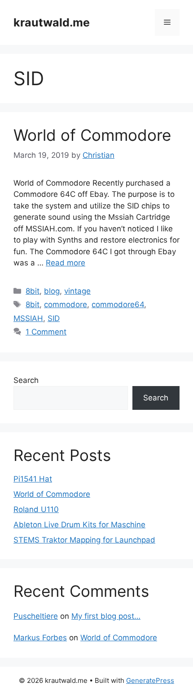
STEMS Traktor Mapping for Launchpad (84, 539)
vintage (77, 291)
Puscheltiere (35, 616)
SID (54, 318)
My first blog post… (105, 616)
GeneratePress (150, 680)
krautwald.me (51, 22)
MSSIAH (28, 318)
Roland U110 (36, 509)
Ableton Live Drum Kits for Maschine (79, 524)
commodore (65, 304)
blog (52, 291)
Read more (65, 262)
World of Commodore (92, 135)
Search (26, 380)
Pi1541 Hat (32, 478)
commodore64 (118, 304)
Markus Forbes (40, 637)
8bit (32, 291)
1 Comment (46, 331)
